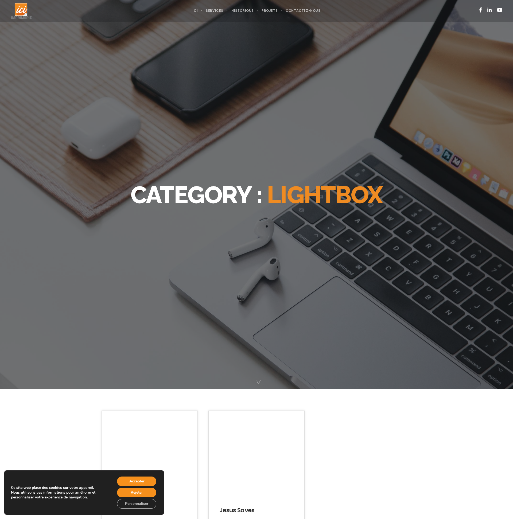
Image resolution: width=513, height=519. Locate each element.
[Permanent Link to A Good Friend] (149, 456)
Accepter (136, 481)
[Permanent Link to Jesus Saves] (256, 456)
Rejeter (137, 492)
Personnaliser (136, 503)
